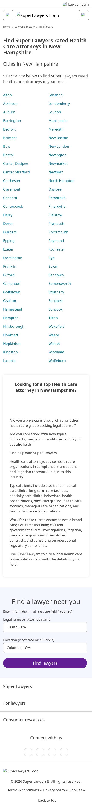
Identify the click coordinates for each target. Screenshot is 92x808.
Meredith (56, 129)
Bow (6, 146)
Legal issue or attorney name (26, 619)
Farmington (12, 258)
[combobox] (45, 627)
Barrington (12, 121)
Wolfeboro (57, 361)
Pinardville (57, 206)
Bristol (8, 155)
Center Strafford (16, 172)
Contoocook (13, 206)
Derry (7, 215)
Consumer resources (24, 720)
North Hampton (61, 181)
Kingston (10, 352)
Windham (56, 352)
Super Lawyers (17, 686)
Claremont (11, 189)
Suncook (56, 309)
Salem (53, 266)
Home (6, 27)
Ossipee (55, 189)
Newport (56, 172)
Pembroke (57, 198)
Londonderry (59, 103)
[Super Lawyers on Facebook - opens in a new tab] (28, 752)
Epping (9, 241)
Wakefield (57, 326)
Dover (8, 223)
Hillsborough (13, 326)
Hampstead (12, 309)
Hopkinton (12, 343)
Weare (54, 335)
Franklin (9, 266)
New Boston (58, 138)
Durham (10, 232)
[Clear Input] (82, 627)
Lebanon (56, 95)
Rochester (57, 249)
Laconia (9, 361)
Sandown (56, 275)
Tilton (53, 318)
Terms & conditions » (24, 790)
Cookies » (77, 790)
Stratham (56, 292)
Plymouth (56, 223)
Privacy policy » (55, 790)
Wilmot (54, 343)
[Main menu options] (8, 15)
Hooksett (10, 335)
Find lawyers (45, 663)
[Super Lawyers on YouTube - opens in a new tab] (52, 752)
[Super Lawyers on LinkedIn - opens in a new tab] (64, 752)
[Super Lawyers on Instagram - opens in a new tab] (40, 752)
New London (59, 146)
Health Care (46, 27)
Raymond (56, 241)
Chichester (12, 181)
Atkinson (10, 103)
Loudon (55, 112)
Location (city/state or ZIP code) (28, 640)
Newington (58, 155)
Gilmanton (11, 283)
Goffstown (11, 292)
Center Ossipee (15, 163)
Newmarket (58, 163)
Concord (10, 198)
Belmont (10, 138)
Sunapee (56, 301)
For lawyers (14, 703)
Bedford (9, 129)
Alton (7, 95)
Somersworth (60, 283)
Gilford (9, 275)
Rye (51, 258)
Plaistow (55, 215)
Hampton (11, 318)
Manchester (58, 121)
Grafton (9, 301)
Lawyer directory (25, 27)
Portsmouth (58, 232)
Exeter (8, 249)
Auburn (9, 112)
